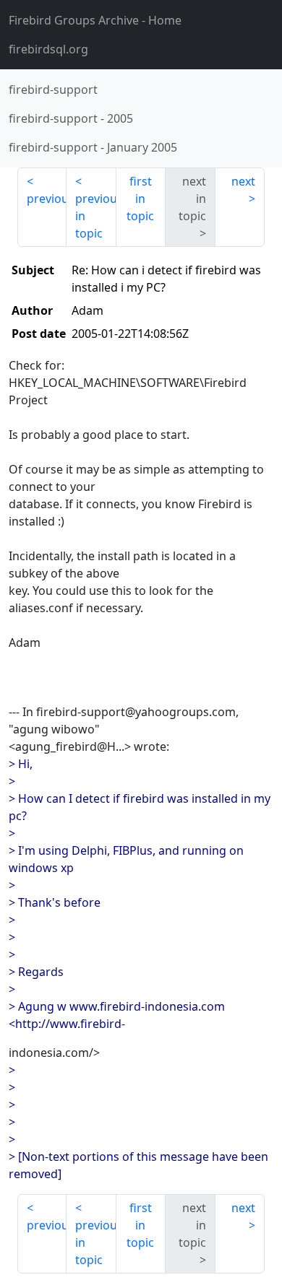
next (243, 181)
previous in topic (95, 216)
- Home (95, 20)
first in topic (140, 198)
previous (47, 198)
